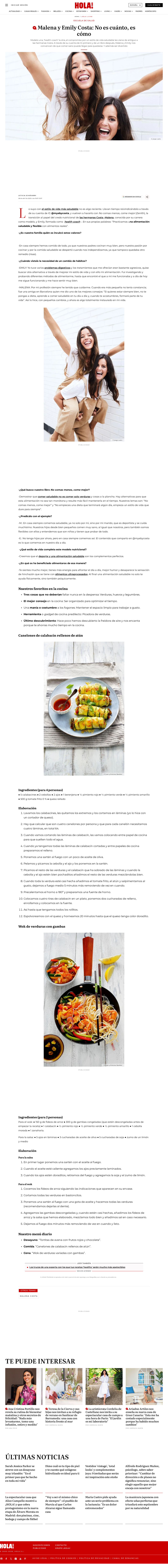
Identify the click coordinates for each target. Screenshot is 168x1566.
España (134, 5)
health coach (72, 221)
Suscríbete (154, 5)
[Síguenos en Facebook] (6, 1559)
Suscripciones (41, 1545)
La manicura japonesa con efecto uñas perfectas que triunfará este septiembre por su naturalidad (141, 1502)
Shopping (95, 11)
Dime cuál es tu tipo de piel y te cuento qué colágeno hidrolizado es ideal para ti (62, 1469)
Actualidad (14, 11)
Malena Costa (29, 1296)
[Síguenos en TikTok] (16, 1559)
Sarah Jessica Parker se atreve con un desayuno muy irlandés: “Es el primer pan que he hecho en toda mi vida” (21, 1473)
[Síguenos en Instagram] (2, 1559)
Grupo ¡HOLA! (62, 1548)
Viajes (117, 11)
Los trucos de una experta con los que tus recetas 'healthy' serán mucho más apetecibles (77, 1267)
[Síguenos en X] (11, 1559)
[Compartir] (147, 197)
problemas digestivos (57, 267)
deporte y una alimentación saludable (61, 556)
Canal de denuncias (125, 1558)
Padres (139, 11)
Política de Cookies (63, 1558)
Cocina (68, 11)
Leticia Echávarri (27, 195)
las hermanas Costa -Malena (97, 217)
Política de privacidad (94, 1558)
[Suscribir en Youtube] (20, 1559)
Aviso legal (40, 1558)
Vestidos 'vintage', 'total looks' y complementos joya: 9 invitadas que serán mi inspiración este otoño (102, 1471)
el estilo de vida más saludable (60, 209)
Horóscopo (150, 11)
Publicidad (39, 1548)
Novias (128, 11)
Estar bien (81, 11)
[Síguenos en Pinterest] (25, 1559)
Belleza (57, 11)
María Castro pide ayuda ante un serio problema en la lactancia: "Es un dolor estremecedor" (101, 1502)
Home (77, 16)
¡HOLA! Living (87, 16)
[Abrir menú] (6, 5)
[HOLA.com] (84, 5)
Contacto (61, 1545)
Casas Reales (30, 11)
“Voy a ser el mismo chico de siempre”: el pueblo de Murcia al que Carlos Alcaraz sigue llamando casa (61, 1504)
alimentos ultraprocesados (71, 574)
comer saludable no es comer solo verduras (64, 496)
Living (107, 11)
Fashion (45, 11)
